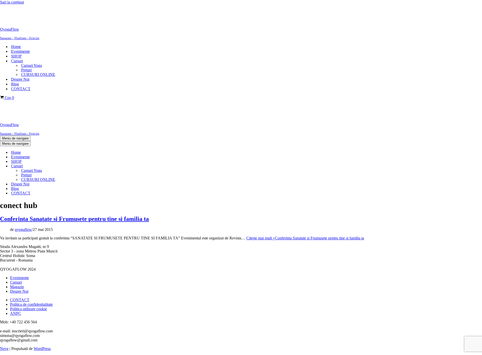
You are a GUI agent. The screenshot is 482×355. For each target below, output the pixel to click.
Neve (4, 348)
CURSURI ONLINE (38, 74)
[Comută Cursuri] (85, 166)
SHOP (16, 56)
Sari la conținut (12, 2)
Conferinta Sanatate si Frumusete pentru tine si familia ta (74, 219)
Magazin (17, 287)
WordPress (42, 348)
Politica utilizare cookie (28, 309)
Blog (15, 84)
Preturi (26, 70)
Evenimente (20, 51)
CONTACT (20, 89)
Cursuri (16, 282)
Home (16, 46)
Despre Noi (20, 79)
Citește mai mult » (305, 238)
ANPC (15, 313)
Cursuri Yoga (31, 65)
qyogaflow (23, 229)
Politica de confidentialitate (31, 304)
